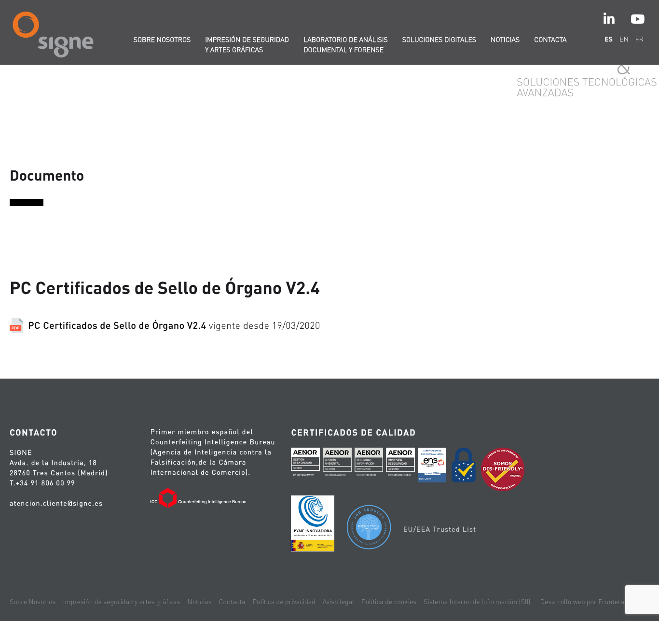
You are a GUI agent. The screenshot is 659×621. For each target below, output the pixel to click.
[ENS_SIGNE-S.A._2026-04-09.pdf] (432, 467)
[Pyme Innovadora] (312, 524)
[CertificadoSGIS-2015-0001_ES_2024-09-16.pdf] (400, 464)
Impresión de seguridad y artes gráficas (247, 44)
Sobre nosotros (162, 39)
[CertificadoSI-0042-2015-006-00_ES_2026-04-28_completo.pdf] (369, 464)
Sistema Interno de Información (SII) (477, 601)
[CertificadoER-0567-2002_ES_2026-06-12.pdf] (305, 464)
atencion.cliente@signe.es (56, 503)
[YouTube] (638, 19)
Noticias (505, 39)
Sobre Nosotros (32, 601)
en (624, 39)
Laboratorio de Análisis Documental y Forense (345, 44)
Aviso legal (338, 601)
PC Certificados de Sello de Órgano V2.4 (174, 325)
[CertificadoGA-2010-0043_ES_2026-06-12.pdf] (337, 464)
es (608, 39)
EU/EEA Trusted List (439, 529)
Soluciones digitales (439, 39)
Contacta (550, 39)
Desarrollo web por (582, 601)
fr (639, 39)
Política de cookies (388, 601)
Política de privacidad (283, 601)
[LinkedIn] (609, 19)
